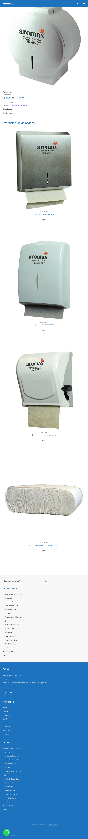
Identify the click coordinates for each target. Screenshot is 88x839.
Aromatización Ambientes (12, 594)
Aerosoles (8, 598)
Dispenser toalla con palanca (44, 435)
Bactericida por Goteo (12, 625)
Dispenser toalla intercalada (44, 214)
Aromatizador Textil (11, 606)
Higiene (24, 105)
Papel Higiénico (10, 644)
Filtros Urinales (10, 636)
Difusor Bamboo (10, 609)
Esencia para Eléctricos (13, 617)
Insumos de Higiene (12, 640)
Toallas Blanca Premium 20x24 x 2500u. (44, 545)
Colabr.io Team (53, 825)
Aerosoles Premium (12, 602)
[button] (6, 832)
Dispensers (16, 105)
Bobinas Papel (10, 629)
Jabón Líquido (8, 651)
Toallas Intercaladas (12, 648)
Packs (5, 655)
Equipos (7, 613)
